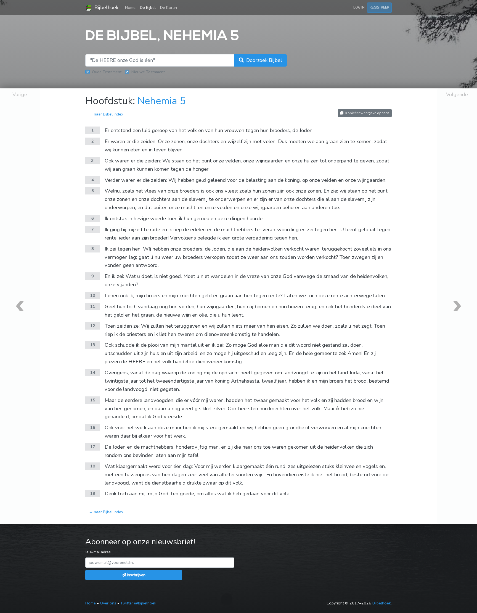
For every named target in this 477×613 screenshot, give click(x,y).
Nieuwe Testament (148, 72)
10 (92, 295)
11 (92, 306)
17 (92, 446)
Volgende (457, 94)
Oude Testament (106, 72)
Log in (359, 7)
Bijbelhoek (105, 7)
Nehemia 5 (161, 101)
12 (92, 325)
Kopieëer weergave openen (366, 113)
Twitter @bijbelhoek (138, 603)
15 (92, 400)
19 (92, 493)
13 (92, 345)
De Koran (168, 7)
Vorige (19, 94)
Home (131, 7)
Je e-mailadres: (98, 552)
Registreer (379, 7)
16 (92, 427)
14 (92, 372)
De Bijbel (148, 7)
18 (92, 466)
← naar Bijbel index (106, 114)
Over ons (108, 603)
